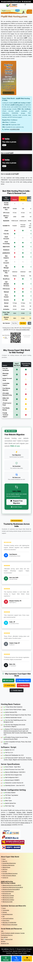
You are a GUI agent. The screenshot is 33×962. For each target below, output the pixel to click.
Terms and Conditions (8, 918)
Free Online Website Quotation (10, 873)
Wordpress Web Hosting (8, 865)
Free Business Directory (7, 935)
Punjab (3, 816)
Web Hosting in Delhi (7, 901)
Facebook (7, 933)
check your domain (6, 824)
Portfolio (5, 871)
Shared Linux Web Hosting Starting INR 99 (13, 887)
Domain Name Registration (9, 863)
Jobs (2, 931)
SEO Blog (3, 941)
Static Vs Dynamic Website (9, 875)
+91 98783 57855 (14, 129)
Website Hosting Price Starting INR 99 (12, 885)
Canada (19, 816)
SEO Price (5, 869)
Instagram (17, 933)
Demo (24, 709)
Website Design (6, 867)
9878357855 (27, 1)
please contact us (25, 822)
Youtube (22, 933)
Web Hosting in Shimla (8, 897)
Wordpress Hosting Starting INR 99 (11, 889)
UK (15, 816)
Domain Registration (8, 914)
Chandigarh (12, 812)
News (2, 939)
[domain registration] (8, 78)
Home (4, 859)
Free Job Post (4, 937)
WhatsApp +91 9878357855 (9, 922)
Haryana (18, 812)
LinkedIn (12, 933)
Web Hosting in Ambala (8, 895)
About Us (5, 861)
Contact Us (5, 877)
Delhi (23, 812)
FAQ (3, 916)
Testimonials (6, 910)
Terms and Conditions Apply (23, 329)
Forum (4, 908)
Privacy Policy (6, 920)
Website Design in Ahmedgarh (10, 924)
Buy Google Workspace (8, 891)
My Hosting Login (7, 893)
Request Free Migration (17, 502)
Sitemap (5, 912)
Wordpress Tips (5, 943)
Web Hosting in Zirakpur (8, 899)
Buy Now (14, 323)
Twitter (3, 933)
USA (26, 816)
